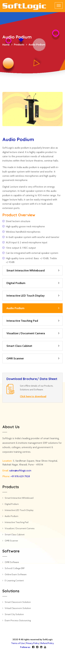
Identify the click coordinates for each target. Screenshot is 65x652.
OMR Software (12, 562)
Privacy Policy (32, 643)
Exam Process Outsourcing (18, 620)
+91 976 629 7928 (20, 476)
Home (6, 44)
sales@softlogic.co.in (20, 470)
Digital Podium (15, 283)
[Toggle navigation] (59, 5)
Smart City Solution (14, 614)
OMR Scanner (15, 358)
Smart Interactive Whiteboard (25, 270)
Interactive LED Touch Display (25, 295)
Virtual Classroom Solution (18, 608)
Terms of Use (18, 643)
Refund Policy (47, 643)
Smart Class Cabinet (19, 346)
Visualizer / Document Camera (25, 333)
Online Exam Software (16, 574)
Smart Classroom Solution (18, 602)
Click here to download (33, 396)
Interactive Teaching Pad (22, 320)
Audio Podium (15, 308)
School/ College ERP (15, 568)
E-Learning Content (14, 580)
